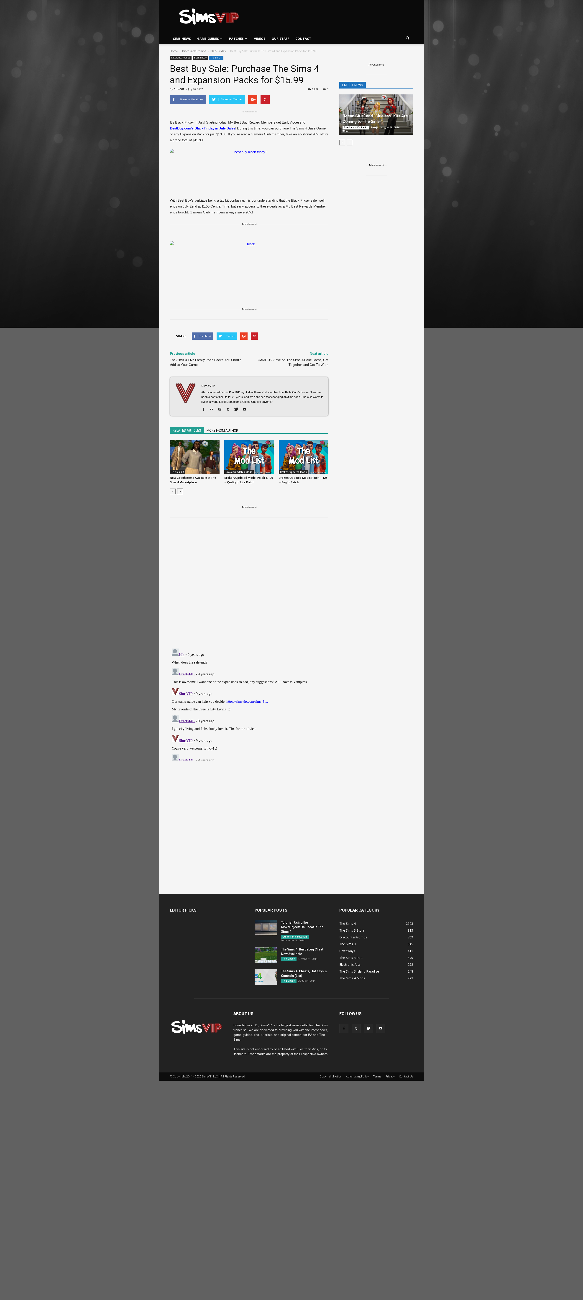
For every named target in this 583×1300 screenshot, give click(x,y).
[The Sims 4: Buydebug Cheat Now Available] (266, 955)
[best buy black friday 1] (249, 171)
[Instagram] (221, 409)
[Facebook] (205, 409)
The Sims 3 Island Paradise (359, 971)
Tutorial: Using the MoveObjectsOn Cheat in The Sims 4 (302, 927)
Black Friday (200, 57)
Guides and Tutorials (294, 936)
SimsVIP (179, 89)
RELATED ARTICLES (187, 430)
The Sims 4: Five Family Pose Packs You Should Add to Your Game (205, 362)
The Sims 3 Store (352, 930)
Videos (259, 38)
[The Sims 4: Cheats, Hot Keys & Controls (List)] (266, 977)
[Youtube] (246, 409)
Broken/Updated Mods (239, 472)
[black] (249, 270)
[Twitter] (238, 409)
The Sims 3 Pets (351, 957)
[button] (407, 38)
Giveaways (347, 951)
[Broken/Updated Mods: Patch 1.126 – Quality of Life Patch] (249, 457)
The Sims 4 (216, 57)
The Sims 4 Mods (352, 978)
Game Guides (208, 38)
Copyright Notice (331, 1076)
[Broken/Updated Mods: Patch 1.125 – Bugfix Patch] (303, 457)
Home (174, 51)
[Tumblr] (229, 409)
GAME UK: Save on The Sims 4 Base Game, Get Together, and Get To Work (293, 362)
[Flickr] (213, 409)
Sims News (182, 38)
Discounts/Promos (180, 57)
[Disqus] (249, 586)
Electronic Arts (350, 964)
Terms (377, 1076)
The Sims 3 (347, 944)
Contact (303, 38)
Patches (236, 38)
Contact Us (406, 1076)
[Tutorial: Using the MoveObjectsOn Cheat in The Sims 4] (266, 928)
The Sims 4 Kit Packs (356, 127)
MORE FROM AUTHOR (222, 430)
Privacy (390, 1076)
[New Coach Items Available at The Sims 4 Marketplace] (195, 457)
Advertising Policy (357, 1076)
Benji (374, 127)
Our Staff (280, 38)
